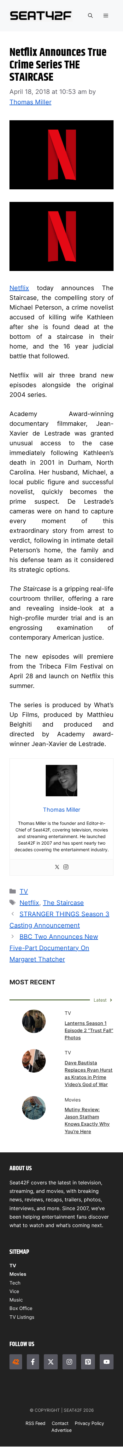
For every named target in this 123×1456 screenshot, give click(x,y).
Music (16, 1300)
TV (24, 891)
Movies (17, 1274)
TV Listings (21, 1317)
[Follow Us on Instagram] (69, 1361)
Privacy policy (89, 1423)
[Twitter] (57, 867)
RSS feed (35, 1423)
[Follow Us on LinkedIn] (88, 1361)
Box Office (20, 1308)
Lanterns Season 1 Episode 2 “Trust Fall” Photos (89, 1030)
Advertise (61, 1430)
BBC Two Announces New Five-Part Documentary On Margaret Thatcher (53, 948)
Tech (14, 1283)
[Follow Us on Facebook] (33, 1361)
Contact (60, 1423)
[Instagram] (66, 867)
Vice (14, 1291)
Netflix (19, 288)
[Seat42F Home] (15, 1361)
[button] (90, 15)
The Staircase (63, 903)
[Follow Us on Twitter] (51, 1361)
